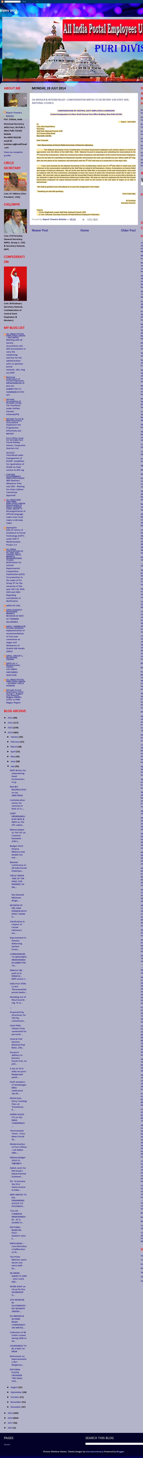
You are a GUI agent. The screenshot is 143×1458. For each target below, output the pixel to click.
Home (84, 230)
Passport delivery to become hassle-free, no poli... (18, 1058)
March (14, 747)
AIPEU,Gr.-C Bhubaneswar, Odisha (13, 665)
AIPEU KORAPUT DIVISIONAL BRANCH (14, 612)
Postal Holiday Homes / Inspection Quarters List (15, 445)
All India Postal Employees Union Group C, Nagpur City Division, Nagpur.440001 (14, 694)
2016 (10, 1418)
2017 (10, 1423)
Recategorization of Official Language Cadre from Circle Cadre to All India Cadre (15, 517)
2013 (10, 728)
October (15, 1397)
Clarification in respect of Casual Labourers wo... (17, 927)
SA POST (10, 453)
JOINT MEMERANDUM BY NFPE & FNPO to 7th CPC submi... (17, 819)
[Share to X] (92, 219)
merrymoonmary (94, 1452)
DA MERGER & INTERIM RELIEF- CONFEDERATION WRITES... (17, 1322)
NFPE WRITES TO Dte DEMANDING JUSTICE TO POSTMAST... (18, 1201)
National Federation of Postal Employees (15, 379)
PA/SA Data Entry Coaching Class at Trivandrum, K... (18, 1104)
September (16, 1392)
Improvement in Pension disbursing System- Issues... (18, 944)
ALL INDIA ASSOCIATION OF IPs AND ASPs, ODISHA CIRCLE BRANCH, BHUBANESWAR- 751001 (14, 554)
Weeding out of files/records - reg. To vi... (18, 1000)
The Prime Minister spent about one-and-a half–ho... (18, 1263)
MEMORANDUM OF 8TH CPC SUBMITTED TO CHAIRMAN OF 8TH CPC (15, 389)
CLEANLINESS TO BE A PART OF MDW (18, 1349)
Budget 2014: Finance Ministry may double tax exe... (17, 852)
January (15, 737)
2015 (10, 1413)
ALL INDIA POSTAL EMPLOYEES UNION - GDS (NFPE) (15, 336)
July (13, 766)
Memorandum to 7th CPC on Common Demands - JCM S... (18, 836)
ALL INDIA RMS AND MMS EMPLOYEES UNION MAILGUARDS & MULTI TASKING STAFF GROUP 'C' (15, 504)
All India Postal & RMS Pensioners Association (14, 421)
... (11, 1007)
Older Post (128, 230)
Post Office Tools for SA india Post (15, 439)
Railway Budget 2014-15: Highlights (17, 1160)
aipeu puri (8, 10)
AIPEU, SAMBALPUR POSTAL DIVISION (15, 627)
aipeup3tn (11, 528)
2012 (10, 723)
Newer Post (40, 230)
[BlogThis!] (90, 219)
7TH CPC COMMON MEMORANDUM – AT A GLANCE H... (18, 1217)
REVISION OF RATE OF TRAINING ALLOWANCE (15, 619)
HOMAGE (10, 686)
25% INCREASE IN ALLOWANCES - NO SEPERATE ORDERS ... (18, 1306)
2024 (10, 1428)
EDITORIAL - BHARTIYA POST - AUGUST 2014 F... (17, 1233)
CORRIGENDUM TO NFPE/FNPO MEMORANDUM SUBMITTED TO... (18, 960)
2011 (10, 718)
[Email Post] (83, 219)
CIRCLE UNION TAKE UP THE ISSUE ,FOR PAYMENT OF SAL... (17, 881)
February (15, 742)
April (13, 752)
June (13, 761)
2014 (10, 732)
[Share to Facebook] (95, 219)
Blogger (120, 1452)
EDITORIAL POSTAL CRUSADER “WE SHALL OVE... (16, 1375)
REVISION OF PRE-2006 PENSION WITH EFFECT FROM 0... (18, 911)
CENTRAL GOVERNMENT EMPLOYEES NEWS (15, 476)
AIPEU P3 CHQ (13, 606)
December (16, 1407)
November (16, 1402)
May (13, 756)
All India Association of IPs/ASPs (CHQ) (13, 401)
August (14, 1387)
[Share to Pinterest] (97, 219)
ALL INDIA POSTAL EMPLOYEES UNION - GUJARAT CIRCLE (15, 682)
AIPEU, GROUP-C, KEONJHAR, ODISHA (14, 658)
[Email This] (88, 219)
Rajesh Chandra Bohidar (14, 114)
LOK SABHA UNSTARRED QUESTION (12, 672)
